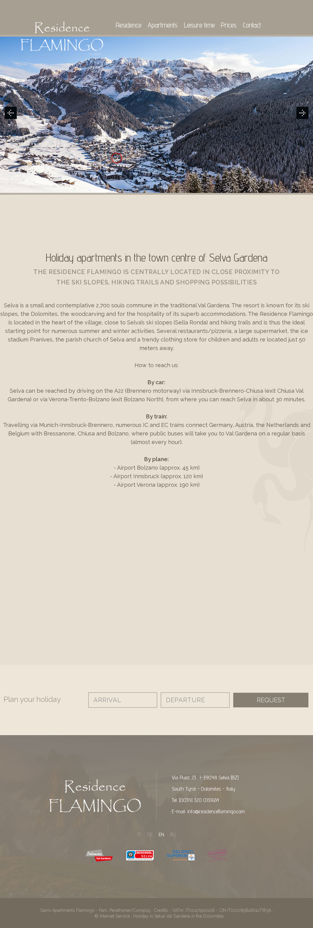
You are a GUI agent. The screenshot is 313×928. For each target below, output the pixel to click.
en (161, 834)
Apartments (163, 25)
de (150, 834)
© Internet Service (112, 916)
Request (271, 700)
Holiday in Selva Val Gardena (161, 916)
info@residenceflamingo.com (216, 811)
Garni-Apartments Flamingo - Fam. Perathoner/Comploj (95, 910)
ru (173, 834)
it (139, 834)
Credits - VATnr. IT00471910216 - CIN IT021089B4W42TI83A (212, 910)
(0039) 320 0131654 (199, 800)
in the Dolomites (207, 916)
